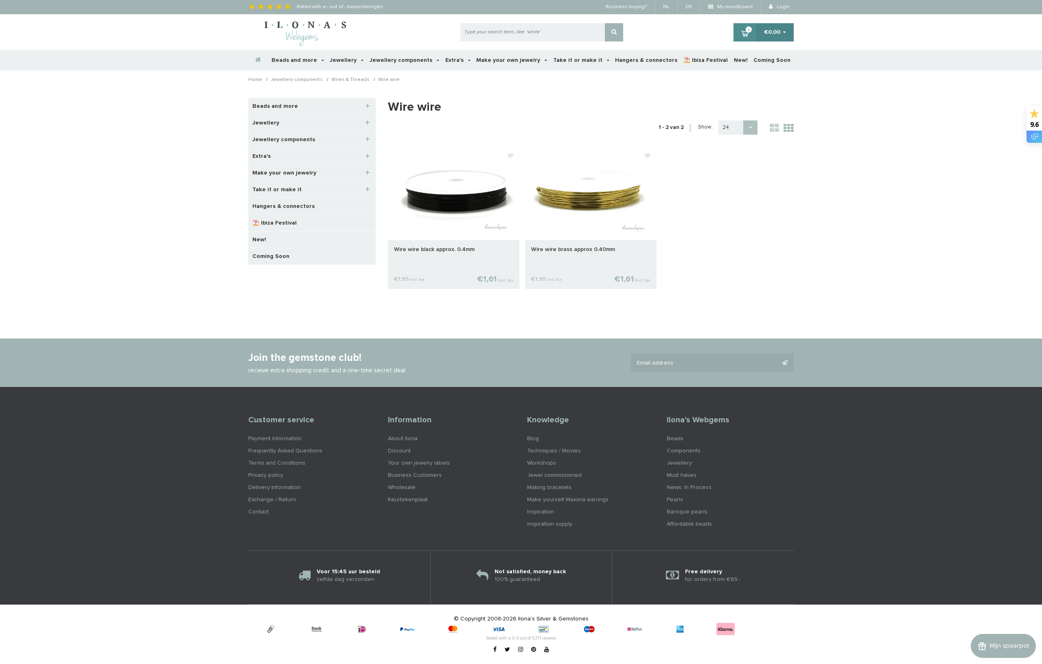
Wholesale (402, 487)
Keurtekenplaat (408, 499)
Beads (675, 438)
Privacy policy (265, 475)
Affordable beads (689, 524)
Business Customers (415, 475)
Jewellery (344, 60)
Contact (258, 512)
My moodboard (734, 6)
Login (782, 6)
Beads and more (295, 60)
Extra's (455, 60)
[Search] (614, 32)
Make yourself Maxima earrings (568, 499)
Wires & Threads (350, 80)
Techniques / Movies (554, 451)
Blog (533, 438)
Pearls (675, 499)
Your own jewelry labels (419, 463)
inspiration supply (549, 524)
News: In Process (689, 487)
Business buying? (626, 6)
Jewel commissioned (554, 475)
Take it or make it (578, 60)
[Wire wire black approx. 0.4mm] (453, 194)
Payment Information (275, 438)
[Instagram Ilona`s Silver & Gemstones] (520, 650)
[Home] (258, 60)
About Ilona (403, 438)
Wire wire (389, 80)
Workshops (541, 463)
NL (666, 6)
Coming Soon (771, 60)
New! (741, 60)
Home (255, 80)
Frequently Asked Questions (285, 451)
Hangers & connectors (646, 60)
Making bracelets (549, 487)
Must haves (681, 475)
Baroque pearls (687, 512)
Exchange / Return (272, 499)
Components (684, 451)
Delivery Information (274, 487)
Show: (705, 127)
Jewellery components (402, 60)
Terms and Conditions (276, 463)
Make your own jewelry (509, 60)
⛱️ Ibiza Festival (705, 60)
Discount (399, 451)
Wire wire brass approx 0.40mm (573, 249)
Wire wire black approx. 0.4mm (434, 249)
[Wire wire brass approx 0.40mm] (591, 194)
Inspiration (540, 512)
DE (688, 6)
